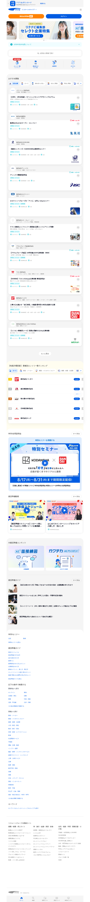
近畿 (25, 696)
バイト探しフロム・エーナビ (16, 852)
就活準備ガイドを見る (15, 679)
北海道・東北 (12, 696)
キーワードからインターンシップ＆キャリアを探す (23, 808)
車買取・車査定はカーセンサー (42, 830)
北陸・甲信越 (12, 702)
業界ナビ (11, 661)
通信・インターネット (15, 781)
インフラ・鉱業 (13, 748)
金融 (9, 771)
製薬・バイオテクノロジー (16, 719)
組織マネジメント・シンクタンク (18, 755)
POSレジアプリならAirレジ (66, 849)
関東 (9, 699)
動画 (24, 638)
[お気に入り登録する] (78, 98)
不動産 (10, 742)
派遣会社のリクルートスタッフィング (19, 849)
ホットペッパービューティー (41, 844)
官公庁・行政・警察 (14, 791)
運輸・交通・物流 (13, 745)
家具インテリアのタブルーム (41, 852)
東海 (25, 692)
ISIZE (60, 860)
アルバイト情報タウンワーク (16, 854)
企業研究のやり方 (13, 666)
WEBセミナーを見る (14, 642)
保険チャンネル (38, 849)
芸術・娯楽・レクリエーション (17, 732)
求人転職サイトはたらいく (16, 857)
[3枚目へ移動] (45, 40)
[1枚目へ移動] (43, 40)
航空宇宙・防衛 (13, 768)
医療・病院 (11, 765)
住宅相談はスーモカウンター (67, 838)
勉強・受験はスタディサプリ (67, 846)
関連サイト (61, 854)
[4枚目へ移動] (46, 40)
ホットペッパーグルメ (40, 841)
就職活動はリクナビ (14, 838)
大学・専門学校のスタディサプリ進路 (69, 843)
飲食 (9, 735)
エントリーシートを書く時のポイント (19, 672)
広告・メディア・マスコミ (16, 778)
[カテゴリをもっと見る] (81, 83)
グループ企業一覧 (63, 857)
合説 (9, 638)
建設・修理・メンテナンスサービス (18, 752)
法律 (9, 761)
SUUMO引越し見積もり (65, 841)
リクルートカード (63, 852)
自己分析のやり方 (13, 658)
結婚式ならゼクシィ (39, 835)
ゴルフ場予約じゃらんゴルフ (41, 855)
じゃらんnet (36, 833)
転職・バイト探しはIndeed (16, 860)
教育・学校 (11, 788)
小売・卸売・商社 (13, 725)
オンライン (11, 692)
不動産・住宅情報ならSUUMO (67, 832)
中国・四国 (27, 699)
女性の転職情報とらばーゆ (16, 835)
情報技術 (11, 785)
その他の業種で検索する (15, 798)
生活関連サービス (13, 738)
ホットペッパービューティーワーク (43, 846)
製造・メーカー (13, 715)
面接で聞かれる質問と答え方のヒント (19, 675)
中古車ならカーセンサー (40, 838)
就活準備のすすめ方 (14, 655)
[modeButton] (29, 10)
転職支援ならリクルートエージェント (19, 833)
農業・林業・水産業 (14, 722)
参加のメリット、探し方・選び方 (18, 669)
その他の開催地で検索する (16, 706)
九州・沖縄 (27, 702)
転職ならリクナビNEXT (15, 830)
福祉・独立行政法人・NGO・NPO (18, 794)
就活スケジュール (13, 652)
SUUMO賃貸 (62, 835)
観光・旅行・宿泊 (13, 728)
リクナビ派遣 (12, 841)
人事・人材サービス (14, 758)
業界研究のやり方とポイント (16, 663)
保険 (9, 775)
